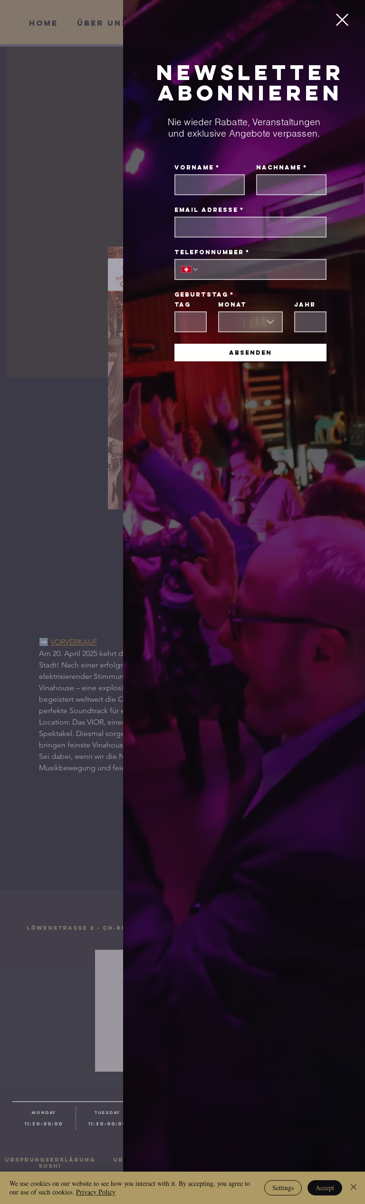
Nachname (281, 167)
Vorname (197, 167)
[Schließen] (353, 1187)
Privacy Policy (95, 1191)
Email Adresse (209, 210)
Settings (283, 1187)
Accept (325, 1187)
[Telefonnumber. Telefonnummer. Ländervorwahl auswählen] (190, 269)
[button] (342, 19)
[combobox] (250, 321)
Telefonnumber (212, 252)
